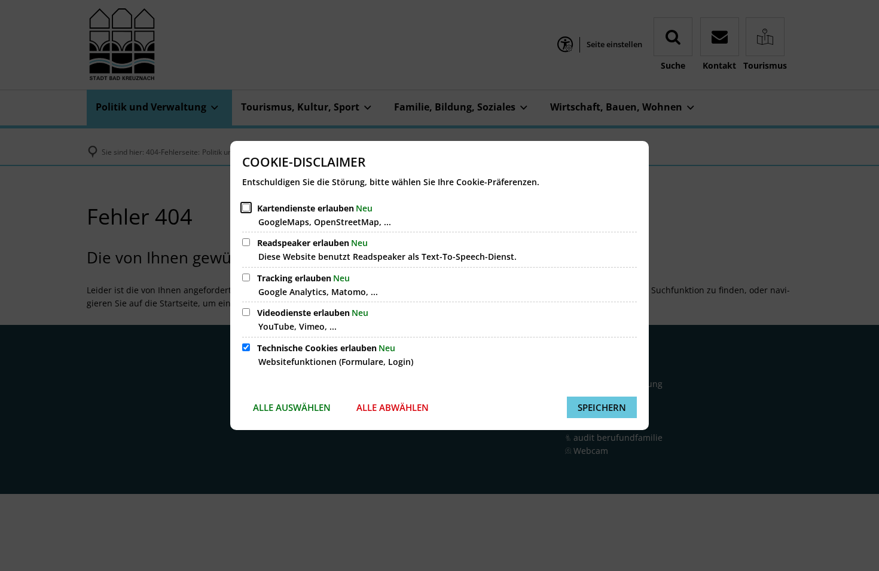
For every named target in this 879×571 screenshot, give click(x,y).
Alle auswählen (292, 407)
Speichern (602, 407)
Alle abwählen (392, 407)
